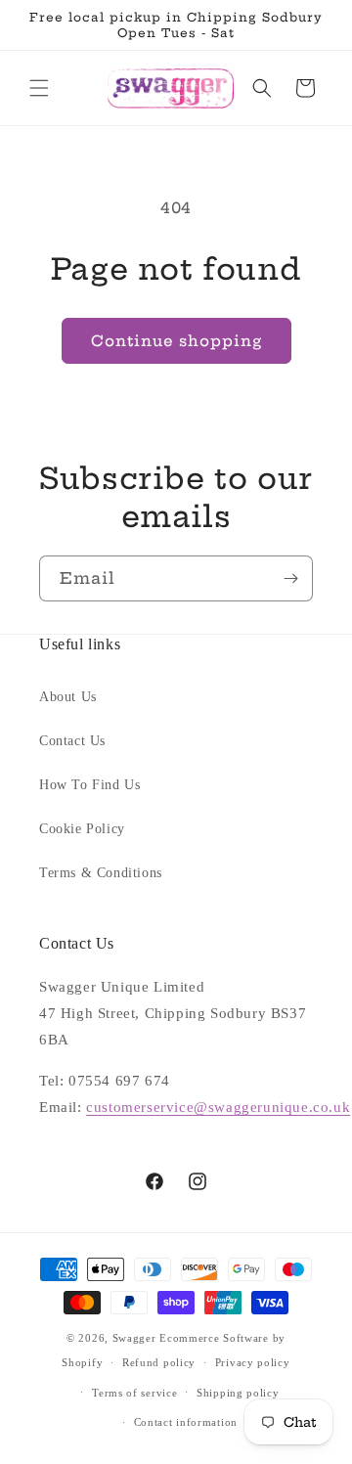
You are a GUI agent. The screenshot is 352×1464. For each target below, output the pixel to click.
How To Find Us (89, 784)
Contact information (186, 1422)
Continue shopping (176, 341)
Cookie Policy (82, 828)
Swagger (134, 1338)
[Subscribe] (290, 578)
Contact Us (72, 740)
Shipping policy (238, 1392)
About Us (68, 696)
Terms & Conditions (100, 872)
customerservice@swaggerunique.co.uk (218, 1107)
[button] (39, 88)
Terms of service (134, 1392)
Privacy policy (252, 1362)
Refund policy (159, 1362)
